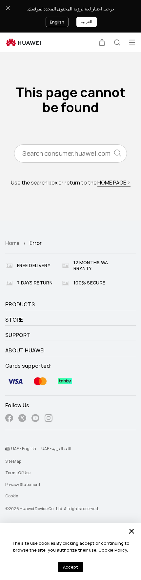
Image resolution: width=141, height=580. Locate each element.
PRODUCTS (20, 304)
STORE (14, 320)
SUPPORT (17, 335)
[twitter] (22, 419)
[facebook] (9, 419)
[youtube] (35, 419)
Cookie (11, 496)
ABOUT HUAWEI (25, 350)
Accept (70, 567)
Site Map (13, 461)
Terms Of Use (17, 472)
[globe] (7, 449)
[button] (102, 42)
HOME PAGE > (114, 182)
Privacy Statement (22, 484)
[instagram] (48, 419)
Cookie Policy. (113, 550)
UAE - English (23, 448)
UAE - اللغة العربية (56, 448)
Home (12, 243)
